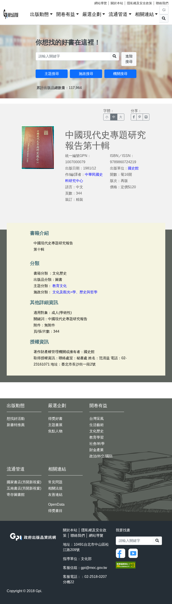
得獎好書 (55, 418)
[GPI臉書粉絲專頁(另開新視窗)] (121, 553)
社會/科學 (97, 444)
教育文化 (59, 286)
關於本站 (117, 3)
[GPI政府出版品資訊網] (11, 14)
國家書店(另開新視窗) (24, 482)
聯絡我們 (162, 3)
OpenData (56, 504)
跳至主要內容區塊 (12, 2)
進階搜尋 (129, 58)
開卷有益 (65, 14)
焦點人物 (55, 431)
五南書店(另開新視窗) (24, 488)
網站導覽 (100, 3)
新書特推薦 (16, 425)
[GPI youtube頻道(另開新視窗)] (134, 553)
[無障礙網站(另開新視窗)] (125, 564)
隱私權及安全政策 (139, 3)
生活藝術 (96, 425)
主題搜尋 (52, 74)
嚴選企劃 (91, 14)
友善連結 (55, 494)
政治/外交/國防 (101, 456)
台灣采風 (96, 418)
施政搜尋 (86, 74)
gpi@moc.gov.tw (94, 568)
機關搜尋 (120, 74)
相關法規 (55, 488)
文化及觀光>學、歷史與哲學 (74, 292)
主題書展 (55, 425)
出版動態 (39, 14)
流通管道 (118, 14)
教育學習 (96, 437)
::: (25, 13)
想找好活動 (16, 418)
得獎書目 (55, 511)
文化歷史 (96, 431)
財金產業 (96, 450)
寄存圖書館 (16, 494)
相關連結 (144, 14)
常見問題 (55, 482)
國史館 (133, 168)
